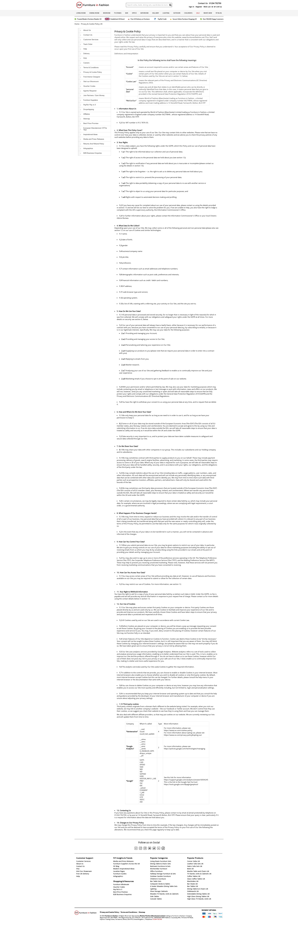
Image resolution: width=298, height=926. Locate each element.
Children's (188, 13)
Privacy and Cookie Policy (109, 912)
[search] (170, 5)
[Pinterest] (145, 848)
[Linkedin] (158, 848)
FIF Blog (219, 13)
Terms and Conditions (129, 912)
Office (134, 13)
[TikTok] (163, 848)
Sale (198, 13)
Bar (126, 13)
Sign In (191, 7)
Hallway (155, 13)
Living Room (81, 13)
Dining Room (94, 13)
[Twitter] (154, 848)
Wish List (207, 7)
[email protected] (195, 813)
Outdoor (176, 13)
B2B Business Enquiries (122, 894)
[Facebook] (135, 848)
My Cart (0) (217, 7)
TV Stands (117, 13)
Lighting (166, 13)
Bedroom (106, 13)
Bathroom (144, 13)
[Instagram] (140, 848)
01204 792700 (157, 919)
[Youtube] (149, 848)
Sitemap (142, 912)
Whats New (208, 13)
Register (199, 7)
